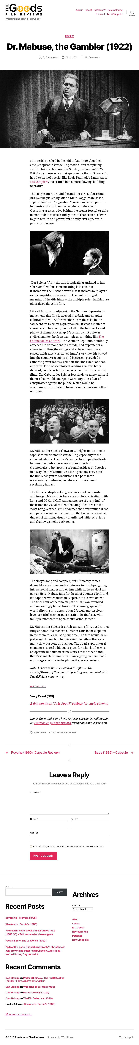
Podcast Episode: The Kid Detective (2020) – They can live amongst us (34, 980)
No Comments (92, 57)
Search (8, 886)
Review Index (115, 10)
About (79, 10)
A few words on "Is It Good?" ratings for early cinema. (69, 704)
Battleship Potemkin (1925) (21, 917)
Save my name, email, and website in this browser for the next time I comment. (68, 846)
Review (69, 36)
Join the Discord (60, 723)
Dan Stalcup (52, 57)
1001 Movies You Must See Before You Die (55, 732)
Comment (35, 792)
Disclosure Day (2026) (36, 992)
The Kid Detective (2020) (38, 998)
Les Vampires (39, 182)
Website (34, 832)
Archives (76, 905)
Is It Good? (100, 10)
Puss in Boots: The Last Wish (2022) (25, 940)
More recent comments (18, 1014)
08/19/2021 (71, 57)
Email (74, 819)
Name (34, 819)
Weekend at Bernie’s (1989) (21, 924)
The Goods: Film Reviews (29, 1037)
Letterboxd (41, 723)
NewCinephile (114, 14)
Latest (88, 10)
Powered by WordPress (60, 1037)
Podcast (100, 14)
